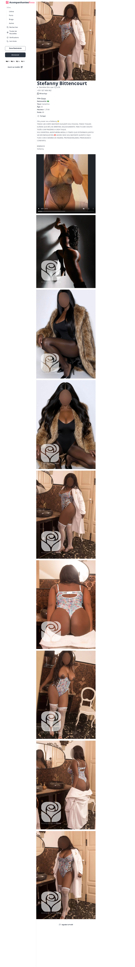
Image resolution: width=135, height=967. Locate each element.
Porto (11, 15)
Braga (11, 19)
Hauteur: (41, 109)
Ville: (39, 98)
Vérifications (14, 37)
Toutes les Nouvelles (13, 32)
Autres (11, 23)
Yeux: (39, 104)
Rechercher (13, 27)
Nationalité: (42, 101)
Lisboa (11, 11)
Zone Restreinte (15, 48)
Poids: (39, 112)
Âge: (39, 107)
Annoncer (15, 55)
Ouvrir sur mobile (14, 67)
